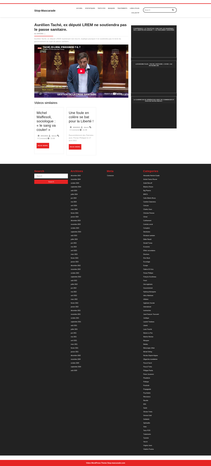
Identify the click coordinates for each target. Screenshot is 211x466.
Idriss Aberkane (148, 295)
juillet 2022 (74, 284)
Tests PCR (101, 8)
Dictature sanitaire (149, 235)
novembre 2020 (76, 359)
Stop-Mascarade (44, 10)
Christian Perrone (148, 213)
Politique (146, 382)
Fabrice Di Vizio (148, 269)
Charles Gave (147, 209)
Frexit (145, 280)
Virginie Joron (147, 445)
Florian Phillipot (148, 273)
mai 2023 (74, 247)
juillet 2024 (74, 194)
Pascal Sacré (147, 363)
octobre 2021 (75, 318)
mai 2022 (74, 292)
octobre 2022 (75, 273)
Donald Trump (147, 243)
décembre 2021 (76, 310)
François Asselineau (149, 277)
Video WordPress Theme (96, 463)
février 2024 (74, 213)
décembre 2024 (76, 175)
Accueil (79, 8)
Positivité (146, 385)
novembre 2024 (76, 179)
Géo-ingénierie (147, 284)
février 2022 (74, 303)
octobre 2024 (75, 183)
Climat (145, 217)
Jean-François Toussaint (151, 314)
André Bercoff (147, 183)
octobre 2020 (75, 363)
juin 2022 (73, 288)
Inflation (145, 299)
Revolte (145, 400)
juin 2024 (73, 198)
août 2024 (74, 190)
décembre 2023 (76, 220)
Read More (43, 146)
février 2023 (74, 258)
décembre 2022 (76, 265)
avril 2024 (74, 205)
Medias (145, 344)
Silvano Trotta (147, 412)
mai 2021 (74, 337)
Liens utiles (134, 8)
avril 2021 (74, 340)
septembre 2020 (76, 367)
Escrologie (146, 262)
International (147, 307)
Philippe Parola (148, 370)
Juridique (146, 318)
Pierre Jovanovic (148, 374)
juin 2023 (73, 243)
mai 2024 (74, 202)
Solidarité (146, 419)
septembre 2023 (76, 232)
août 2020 (74, 370)
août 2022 (74, 280)
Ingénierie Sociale (149, 303)
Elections (146, 254)
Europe (145, 265)
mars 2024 (74, 209)
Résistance (146, 397)
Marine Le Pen (148, 333)
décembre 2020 (76, 355)
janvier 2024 (74, 217)
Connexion (110, 175)
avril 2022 (74, 295)
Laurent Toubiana (148, 322)
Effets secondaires (149, 250)
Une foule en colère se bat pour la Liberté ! (81, 117)
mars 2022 (74, 299)
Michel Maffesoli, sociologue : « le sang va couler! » (46, 121)
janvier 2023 (74, 262)
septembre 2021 (76, 322)
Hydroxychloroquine (149, 292)
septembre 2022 (76, 277)
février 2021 (74, 348)
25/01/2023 (44, 136)
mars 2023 (74, 254)
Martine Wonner (148, 337)
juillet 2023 (74, 239)
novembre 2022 (76, 269)
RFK (144, 404)
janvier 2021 (74, 352)
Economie (146, 247)
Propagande (147, 389)
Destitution (146, 232)
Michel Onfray (147, 352)
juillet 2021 (74, 329)
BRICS (145, 194)
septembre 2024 (76, 187)
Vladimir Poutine (148, 449)
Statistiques (90, 8)
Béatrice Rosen (148, 187)
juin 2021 (73, 333)
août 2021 (74, 325)
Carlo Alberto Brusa (149, 198)
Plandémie (146, 378)
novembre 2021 (76, 314)
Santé (145, 408)
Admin (54, 136)
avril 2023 (74, 250)
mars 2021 (74, 344)
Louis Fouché (147, 329)
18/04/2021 (76, 127)
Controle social (148, 224)
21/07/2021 (40, 34)
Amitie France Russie (150, 179)
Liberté (145, 325)
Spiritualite (146, 423)
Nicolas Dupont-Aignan (150, 355)
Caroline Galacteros (149, 202)
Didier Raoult (147, 239)
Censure (146, 205)
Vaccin (145, 442)
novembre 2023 (76, 224)
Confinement (147, 220)
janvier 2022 (74, 307)
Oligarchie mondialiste (150, 359)
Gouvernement (148, 288)
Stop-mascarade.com (116, 463)
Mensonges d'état (149, 348)
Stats (145, 427)
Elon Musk (146, 258)
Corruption (146, 228)
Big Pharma (147, 190)
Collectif (135, 12)
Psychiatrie (146, 393)
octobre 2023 (75, 228)
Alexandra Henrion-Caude (151, 175)
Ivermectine (147, 310)
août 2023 (74, 235)
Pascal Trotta (147, 367)
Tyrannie (146, 438)
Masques (111, 8)
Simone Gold (147, 415)
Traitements (122, 8)
